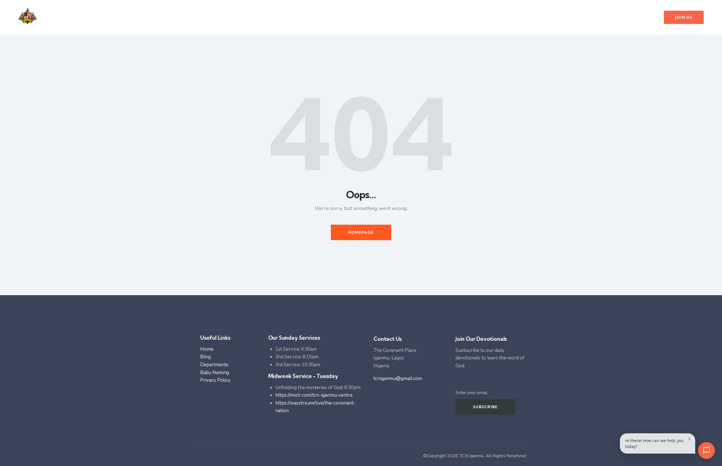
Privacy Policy (215, 380)
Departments (214, 364)
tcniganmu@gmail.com (397, 378)
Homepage (361, 232)
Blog (205, 357)
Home (206, 349)
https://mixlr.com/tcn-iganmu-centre (314, 395)
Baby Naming (214, 372)
